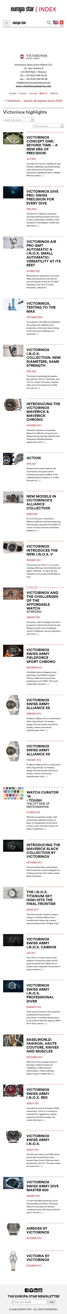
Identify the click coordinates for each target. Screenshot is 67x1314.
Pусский (33, 93)
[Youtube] (40, 1290)
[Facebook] (27, 1290)
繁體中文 (43, 93)
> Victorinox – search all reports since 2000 (33, 100)
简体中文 (54, 93)
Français (23, 93)
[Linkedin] (36, 1290)
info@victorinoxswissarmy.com (33, 82)
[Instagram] (31, 1290)
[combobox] (18, 119)
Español (13, 93)
